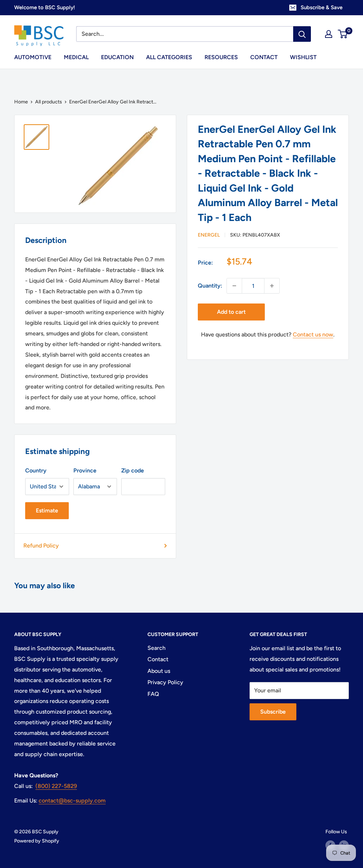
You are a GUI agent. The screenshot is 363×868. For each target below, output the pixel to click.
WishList (303, 57)
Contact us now (313, 334)
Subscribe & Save (321, 7)
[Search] (302, 34)
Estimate (47, 510)
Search (156, 648)
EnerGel (209, 235)
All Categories (169, 57)
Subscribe (273, 711)
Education (117, 57)
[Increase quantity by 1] (271, 285)
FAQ (153, 694)
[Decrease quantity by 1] (234, 285)
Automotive (32, 57)
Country (35, 470)
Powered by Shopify (36, 841)
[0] (343, 34)
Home (21, 102)
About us (158, 671)
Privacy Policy (165, 682)
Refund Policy (41, 545)
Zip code (132, 470)
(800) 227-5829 (56, 786)
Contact (264, 57)
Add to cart (231, 311)
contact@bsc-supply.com (72, 800)
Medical (76, 57)
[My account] (328, 34)
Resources (221, 57)
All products (48, 102)
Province (84, 470)
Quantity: (210, 285)
